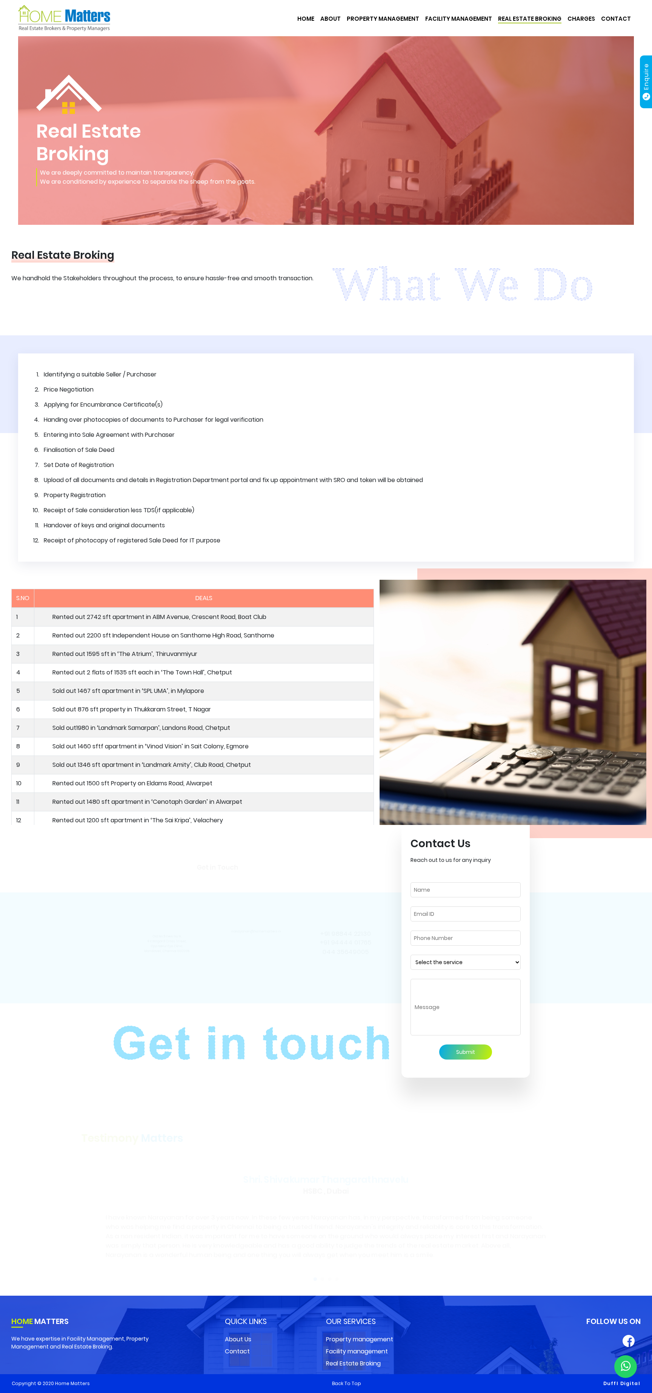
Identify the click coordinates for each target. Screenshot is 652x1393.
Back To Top (346, 1383)
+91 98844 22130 (345, 933)
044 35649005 (345, 951)
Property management (359, 1339)
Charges (581, 19)
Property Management (383, 19)
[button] (316, 1269)
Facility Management (458, 19)
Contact (616, 19)
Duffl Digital (622, 1383)
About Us (238, 1339)
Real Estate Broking (529, 19)
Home (305, 19)
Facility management (357, 1351)
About (330, 19)
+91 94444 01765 (345, 942)
